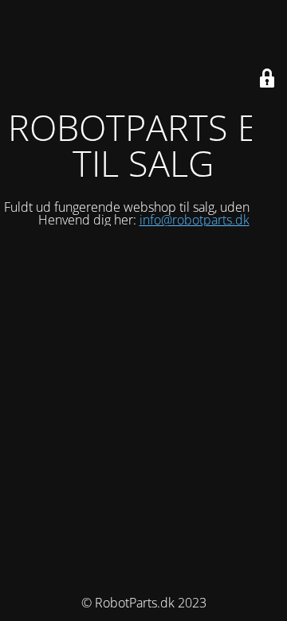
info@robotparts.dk (195, 219)
